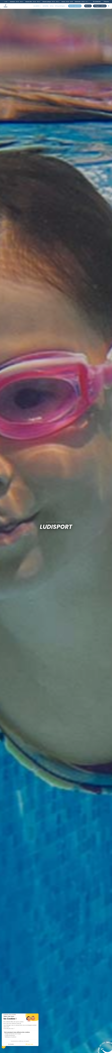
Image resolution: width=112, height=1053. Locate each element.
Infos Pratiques (60, 6)
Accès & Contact (59, 3)
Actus (52, 6)
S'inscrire (106, 1)
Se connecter (97, 1)
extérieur (37, 4)
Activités (45, 6)
